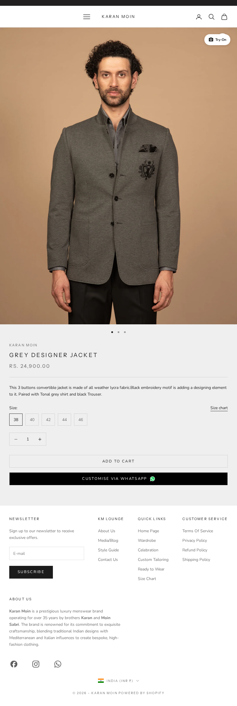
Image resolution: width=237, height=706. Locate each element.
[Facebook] (13, 664)
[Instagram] (35, 664)
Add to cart (118, 461)
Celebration (148, 550)
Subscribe (31, 572)
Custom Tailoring (153, 559)
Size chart (219, 408)
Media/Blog (108, 540)
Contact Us (108, 559)
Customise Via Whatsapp (114, 478)
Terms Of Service (197, 531)
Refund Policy (194, 550)
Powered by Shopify (141, 693)
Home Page (148, 531)
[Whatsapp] (57, 664)
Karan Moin (23, 345)
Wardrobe (147, 540)
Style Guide (108, 550)
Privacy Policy (194, 540)
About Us (106, 531)
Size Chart (147, 578)
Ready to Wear (151, 569)
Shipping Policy (196, 559)
